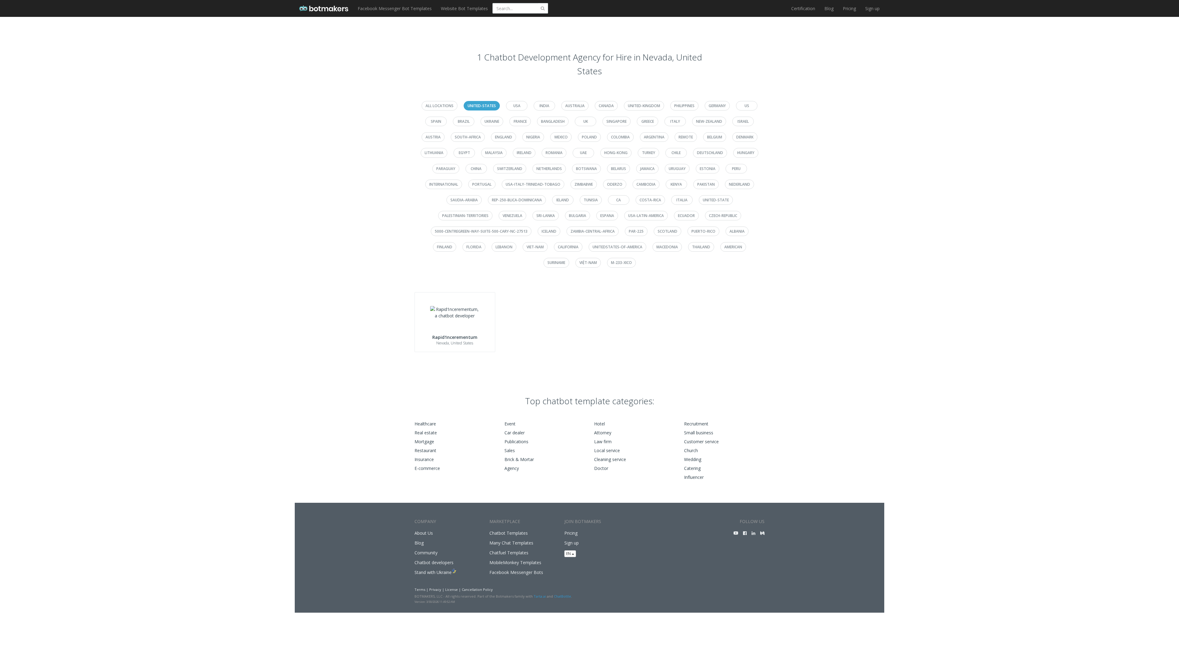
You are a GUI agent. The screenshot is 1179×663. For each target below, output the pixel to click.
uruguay (677, 168)
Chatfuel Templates (508, 553)
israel (743, 121)
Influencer (694, 477)
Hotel (599, 424)
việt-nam (588, 262)
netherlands (549, 168)
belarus (618, 168)
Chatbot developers (433, 562)
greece (647, 121)
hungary (745, 152)
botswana (586, 168)
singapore (616, 121)
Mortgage (424, 441)
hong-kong (616, 152)
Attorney (602, 433)
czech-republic (723, 215)
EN (569, 553)
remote (686, 137)
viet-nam (535, 247)
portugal (482, 184)
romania (554, 152)
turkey (648, 152)
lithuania (434, 152)
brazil (464, 121)
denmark (744, 137)
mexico (561, 137)
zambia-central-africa (592, 231)
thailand (701, 247)
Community (426, 553)
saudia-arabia (464, 200)
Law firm (603, 441)
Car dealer (514, 433)
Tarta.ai (540, 596)
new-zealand (709, 121)
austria (433, 137)
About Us (423, 533)
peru (736, 168)
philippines (684, 105)
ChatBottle (562, 596)
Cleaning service (610, 459)
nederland (739, 184)
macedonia (667, 247)
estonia (707, 168)
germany (717, 105)
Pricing (849, 8)
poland (589, 137)
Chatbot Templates (508, 533)
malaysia (494, 152)
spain (436, 121)
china (476, 168)
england (503, 137)
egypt (464, 152)
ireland (524, 152)
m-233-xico (621, 262)
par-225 (636, 231)
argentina (654, 137)
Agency (511, 468)
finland (444, 247)
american (733, 247)
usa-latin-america (646, 215)
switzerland (509, 168)
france (520, 121)
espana (607, 215)
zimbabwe (583, 184)
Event (510, 424)
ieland (562, 200)
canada (606, 105)
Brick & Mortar (519, 459)
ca (618, 200)
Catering (692, 468)
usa (516, 105)
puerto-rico (703, 231)
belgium (714, 137)
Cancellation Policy (477, 589)
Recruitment (696, 424)
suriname (556, 262)
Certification (803, 8)
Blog (829, 8)
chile (676, 152)
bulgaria (577, 215)
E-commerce (427, 468)
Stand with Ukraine (433, 572)
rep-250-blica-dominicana (517, 200)
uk (585, 121)
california (568, 247)
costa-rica (650, 200)
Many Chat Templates (511, 543)
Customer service (701, 441)
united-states (482, 105)
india (544, 105)
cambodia (646, 184)
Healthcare (425, 424)
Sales (509, 450)
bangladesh (553, 121)
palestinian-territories (465, 215)
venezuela (512, 215)
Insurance (424, 459)
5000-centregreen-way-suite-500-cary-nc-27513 (481, 231)
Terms (419, 589)
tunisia (591, 200)
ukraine (491, 121)
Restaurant (425, 450)
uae (583, 152)
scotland (667, 231)
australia (575, 105)
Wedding (692, 459)
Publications (516, 441)
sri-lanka (545, 215)
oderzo (614, 184)
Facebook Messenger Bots (516, 572)
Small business (698, 433)
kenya (676, 184)
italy (675, 121)
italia (681, 200)
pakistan (706, 184)
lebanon (504, 247)
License (451, 589)
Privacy (435, 589)
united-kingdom (644, 105)
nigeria (533, 137)
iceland (549, 231)
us (747, 105)
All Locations (439, 105)
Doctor (601, 468)
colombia (620, 137)
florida (473, 247)
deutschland (710, 152)
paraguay (445, 168)
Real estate (425, 433)
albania (737, 231)
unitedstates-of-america (617, 247)
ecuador (686, 215)
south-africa (468, 137)
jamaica (647, 168)
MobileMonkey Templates (515, 562)
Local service (607, 450)
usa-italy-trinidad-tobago (533, 184)
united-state (716, 200)
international (443, 184)
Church (691, 450)
